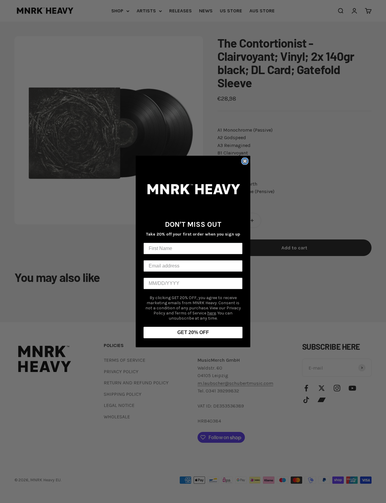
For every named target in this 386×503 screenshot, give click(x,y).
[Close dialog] (245, 161)
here (211, 313)
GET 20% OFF (193, 332)
